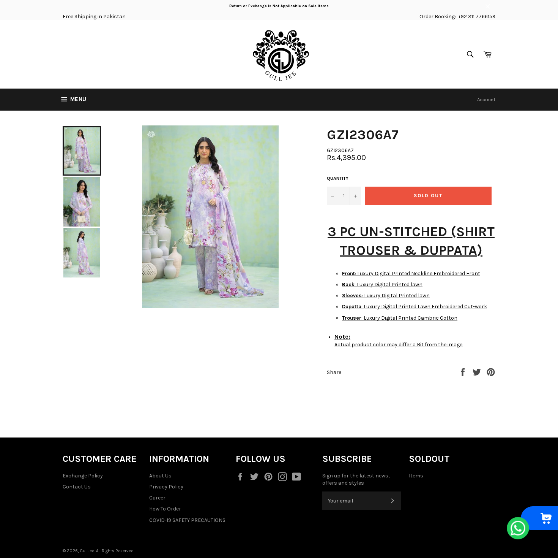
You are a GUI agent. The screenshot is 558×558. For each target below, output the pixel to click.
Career (157, 498)
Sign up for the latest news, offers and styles (355, 479)
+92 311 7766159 (476, 16)
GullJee (87, 550)
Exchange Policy (83, 475)
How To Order (165, 509)
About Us (160, 475)
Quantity (337, 178)
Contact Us (77, 486)
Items (416, 475)
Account (486, 99)
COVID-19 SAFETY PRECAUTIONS (187, 520)
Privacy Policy (166, 486)
